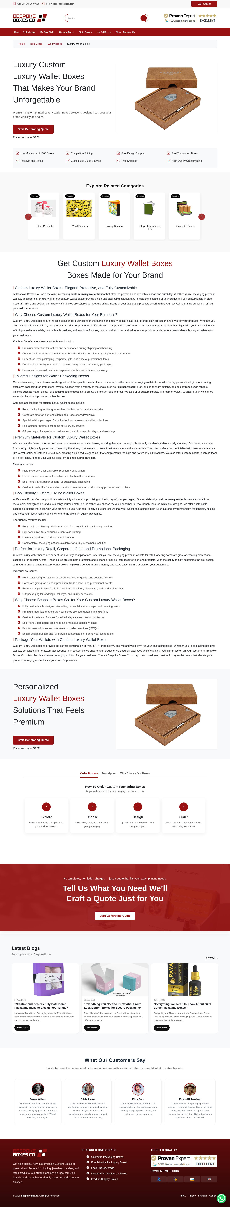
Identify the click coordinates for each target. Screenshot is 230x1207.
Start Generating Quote (33, 129)
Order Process (89, 773)
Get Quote (204, 3)
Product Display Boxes (104, 1179)
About (183, 1195)
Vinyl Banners (80, 226)
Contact (213, 1195)
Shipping (202, 1195)
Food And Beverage (102, 1167)
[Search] (144, 18)
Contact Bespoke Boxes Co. (114, 655)
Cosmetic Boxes (185, 226)
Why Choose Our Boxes (135, 773)
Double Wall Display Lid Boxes (109, 1173)
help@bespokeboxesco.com (60, 4)
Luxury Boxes (55, 43)
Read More (22, 1027)
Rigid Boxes (36, 43)
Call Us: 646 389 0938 (28, 4)
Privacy (192, 1195)
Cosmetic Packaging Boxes (107, 1156)
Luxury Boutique (115, 226)
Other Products (44, 226)
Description (109, 773)
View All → (212, 957)
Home (21, 43)
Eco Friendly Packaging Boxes (109, 1162)
